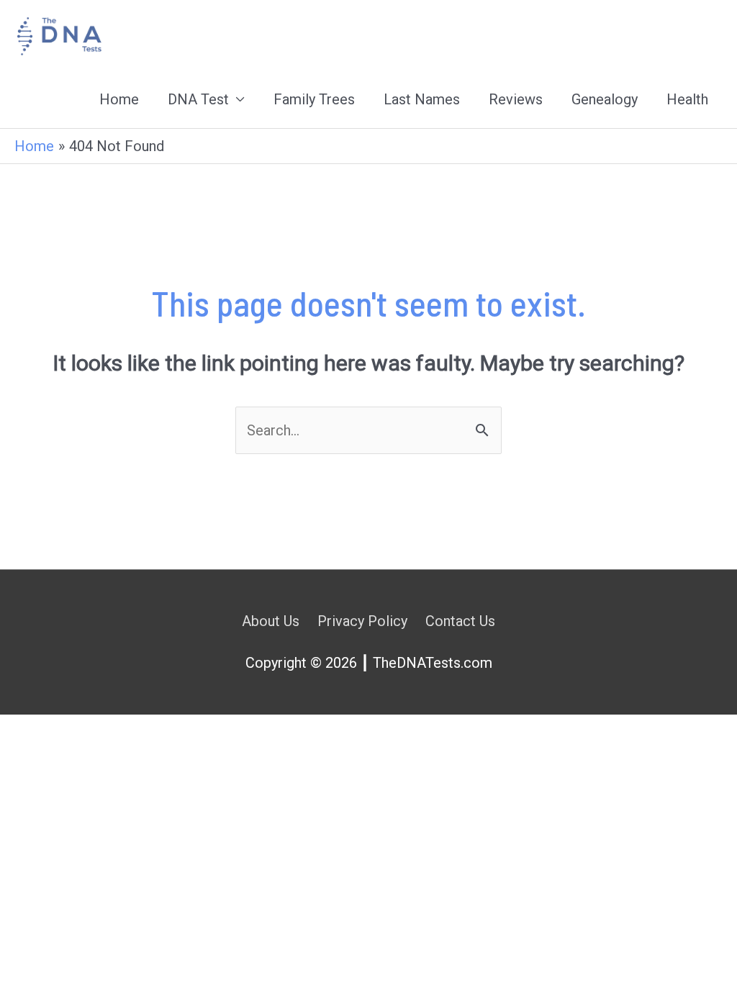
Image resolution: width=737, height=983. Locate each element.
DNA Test (198, 99)
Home (119, 99)
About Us (270, 621)
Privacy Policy (362, 621)
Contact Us (460, 621)
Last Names (422, 99)
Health (687, 99)
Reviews (516, 99)
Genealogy (604, 99)
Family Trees (314, 99)
